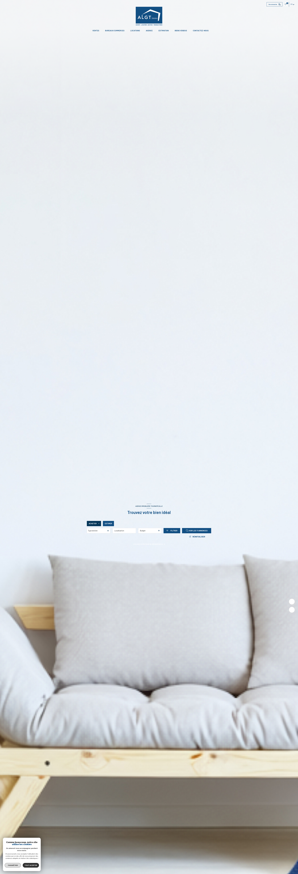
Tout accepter (31, 865)
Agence (149, 30)
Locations (135, 30)
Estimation (164, 30)
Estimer (108, 523)
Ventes (95, 30)
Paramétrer (13, 865)
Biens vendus (181, 30)
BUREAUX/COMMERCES (114, 30)
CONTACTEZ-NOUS (201, 30)
